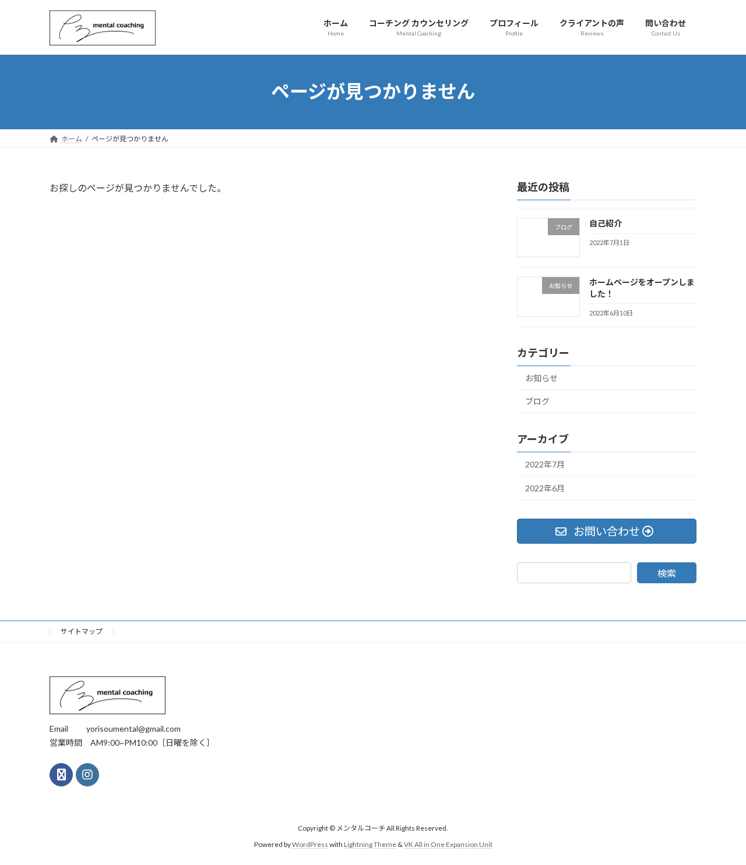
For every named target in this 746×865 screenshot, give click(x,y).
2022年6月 (545, 487)
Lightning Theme (370, 844)
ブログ (537, 401)
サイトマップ (82, 631)
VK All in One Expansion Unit (448, 844)
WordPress (310, 844)
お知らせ (541, 377)
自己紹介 (605, 223)
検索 (666, 573)
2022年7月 (545, 464)
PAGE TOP (717, 828)
